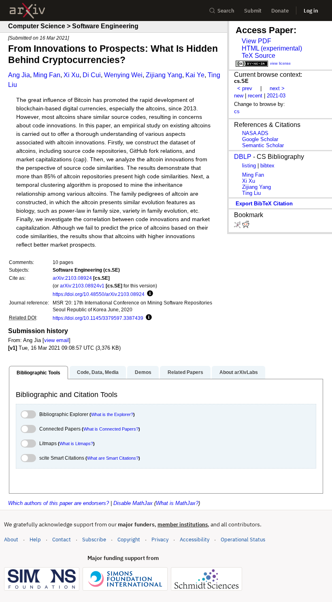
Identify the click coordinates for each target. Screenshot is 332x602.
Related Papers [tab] (185, 372)
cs (237, 111)
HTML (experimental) (272, 48)
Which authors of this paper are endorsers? (58, 503)
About (11, 539)
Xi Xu (71, 75)
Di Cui (92, 75)
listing (249, 166)
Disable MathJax (133, 503)
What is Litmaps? (76, 443)
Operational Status (243, 539)
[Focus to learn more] (149, 294)
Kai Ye (194, 75)
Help (35, 539)
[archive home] (27, 11)
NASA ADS (255, 133)
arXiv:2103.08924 (72, 278)
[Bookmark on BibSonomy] (238, 226)
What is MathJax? (177, 503)
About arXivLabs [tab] (238, 372)
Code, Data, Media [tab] (98, 372)
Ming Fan (46, 75)
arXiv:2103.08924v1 (82, 285)
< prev (244, 88)
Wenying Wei (123, 75)
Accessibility (194, 539)
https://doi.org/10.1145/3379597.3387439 (98, 318)
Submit (253, 10)
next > (277, 88)
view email (56, 340)
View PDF (256, 41)
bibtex (267, 166)
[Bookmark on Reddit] (245, 226)
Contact (61, 539)
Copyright (128, 539)
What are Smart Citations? (112, 458)
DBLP (242, 156)
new (238, 96)
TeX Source (258, 55)
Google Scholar (260, 139)
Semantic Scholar (263, 145)
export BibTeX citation (264, 204)
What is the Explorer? (112, 414)
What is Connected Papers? (110, 429)
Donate (280, 10)
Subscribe (94, 539)
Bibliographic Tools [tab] (38, 373)
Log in (311, 10)
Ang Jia (19, 75)
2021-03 (276, 96)
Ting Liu (251, 193)
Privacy (159, 539)
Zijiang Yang (164, 75)
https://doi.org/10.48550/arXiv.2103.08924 (99, 294)
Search (225, 10)
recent (255, 96)
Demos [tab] (143, 372)
